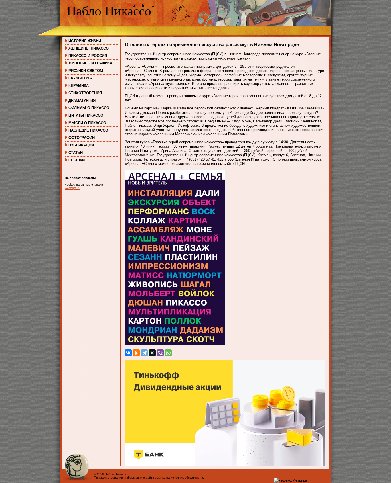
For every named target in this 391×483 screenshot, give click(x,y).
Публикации (81, 145)
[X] (152, 352)
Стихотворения (85, 93)
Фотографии (81, 138)
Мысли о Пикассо (87, 123)
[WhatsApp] (168, 352)
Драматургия (82, 100)
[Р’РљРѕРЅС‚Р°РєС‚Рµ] (128, 352)
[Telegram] (144, 352)
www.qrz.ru (72, 188)
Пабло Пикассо (109, 11)
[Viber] (160, 352)
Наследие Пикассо (88, 130)
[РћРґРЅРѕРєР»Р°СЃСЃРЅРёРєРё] (136, 352)
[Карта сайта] (143, 6)
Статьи (75, 152)
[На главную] (133, 6)
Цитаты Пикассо (85, 115)
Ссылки (76, 160)
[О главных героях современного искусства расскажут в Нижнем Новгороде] (175, 344)
